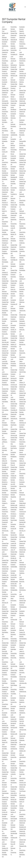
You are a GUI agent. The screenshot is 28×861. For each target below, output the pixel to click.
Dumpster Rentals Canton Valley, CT (22, 292)
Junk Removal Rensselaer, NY (5, 261)
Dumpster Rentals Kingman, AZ (14, 302)
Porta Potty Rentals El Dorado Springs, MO (14, 724)
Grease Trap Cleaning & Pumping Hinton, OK (5, 70)
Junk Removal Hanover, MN (13, 826)
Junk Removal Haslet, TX (4, 507)
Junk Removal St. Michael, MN (5, 101)
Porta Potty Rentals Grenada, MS (22, 413)
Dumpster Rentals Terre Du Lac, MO (13, 481)
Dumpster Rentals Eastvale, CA (5, 465)
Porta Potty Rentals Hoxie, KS (5, 78)
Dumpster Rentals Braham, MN (14, 503)
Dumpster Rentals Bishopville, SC (22, 343)
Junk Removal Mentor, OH (5, 723)
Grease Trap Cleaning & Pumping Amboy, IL (22, 38)
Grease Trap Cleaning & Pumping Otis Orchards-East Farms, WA (14, 444)
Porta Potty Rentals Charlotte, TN (22, 250)
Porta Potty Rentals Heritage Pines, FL (22, 477)
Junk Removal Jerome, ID (13, 59)
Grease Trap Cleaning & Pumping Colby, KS (22, 93)
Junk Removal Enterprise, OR (22, 493)
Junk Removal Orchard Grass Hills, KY (13, 755)
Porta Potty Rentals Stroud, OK (5, 471)
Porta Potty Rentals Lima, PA (14, 226)
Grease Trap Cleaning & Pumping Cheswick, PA (5, 672)
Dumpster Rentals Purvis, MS (13, 355)
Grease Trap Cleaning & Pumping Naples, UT (14, 341)
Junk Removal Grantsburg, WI (22, 589)
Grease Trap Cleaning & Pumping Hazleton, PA (22, 571)
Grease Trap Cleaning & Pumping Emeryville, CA (5, 332)
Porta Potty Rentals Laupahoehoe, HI (22, 47)
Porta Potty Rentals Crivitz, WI (5, 277)
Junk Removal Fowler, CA (22, 630)
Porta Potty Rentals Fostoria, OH (22, 509)
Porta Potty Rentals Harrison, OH (14, 804)
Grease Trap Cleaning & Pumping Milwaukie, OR (5, 139)
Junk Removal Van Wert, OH (4, 748)
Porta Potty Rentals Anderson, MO (22, 242)
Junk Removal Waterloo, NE (21, 301)
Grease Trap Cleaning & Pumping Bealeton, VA (22, 700)
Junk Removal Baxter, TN (13, 232)
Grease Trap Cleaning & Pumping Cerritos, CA (5, 93)
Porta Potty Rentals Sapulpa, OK (14, 175)
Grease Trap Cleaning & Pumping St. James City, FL (22, 833)
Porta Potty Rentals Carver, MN (14, 348)
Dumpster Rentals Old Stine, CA (22, 522)
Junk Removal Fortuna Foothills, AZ (22, 623)
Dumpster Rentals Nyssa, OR (13, 526)
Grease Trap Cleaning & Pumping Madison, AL (5, 572)
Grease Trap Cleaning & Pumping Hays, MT (5, 775)
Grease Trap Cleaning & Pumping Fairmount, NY (5, 757)
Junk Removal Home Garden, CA (5, 845)
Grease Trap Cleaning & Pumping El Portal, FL (5, 521)
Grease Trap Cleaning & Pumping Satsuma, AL (14, 415)
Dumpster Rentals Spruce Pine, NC (22, 485)
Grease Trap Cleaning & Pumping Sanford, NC (14, 745)
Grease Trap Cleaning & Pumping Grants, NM (22, 396)
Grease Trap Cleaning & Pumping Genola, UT (5, 546)
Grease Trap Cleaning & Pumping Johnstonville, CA (22, 681)
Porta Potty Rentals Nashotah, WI (22, 853)
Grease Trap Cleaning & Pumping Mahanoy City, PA (5, 54)
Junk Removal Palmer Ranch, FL (13, 96)
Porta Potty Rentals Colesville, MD (22, 259)
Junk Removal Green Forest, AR (4, 148)
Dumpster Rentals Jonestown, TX (5, 716)
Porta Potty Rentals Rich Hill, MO (5, 340)
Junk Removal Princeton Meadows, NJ (13, 363)
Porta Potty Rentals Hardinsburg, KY (5, 707)
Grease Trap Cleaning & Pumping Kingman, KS (22, 157)
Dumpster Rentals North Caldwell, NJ (5, 85)
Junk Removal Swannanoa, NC (5, 792)
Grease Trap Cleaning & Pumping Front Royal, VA (22, 789)
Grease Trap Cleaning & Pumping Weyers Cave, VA (14, 285)
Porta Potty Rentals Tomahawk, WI (5, 314)
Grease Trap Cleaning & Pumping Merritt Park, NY (22, 370)
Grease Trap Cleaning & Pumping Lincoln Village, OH (14, 471)
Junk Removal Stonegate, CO (5, 216)
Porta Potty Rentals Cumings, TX (22, 444)
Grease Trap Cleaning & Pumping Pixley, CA (5, 284)
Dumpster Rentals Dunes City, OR (14, 701)
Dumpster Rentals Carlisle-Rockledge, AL (22, 268)
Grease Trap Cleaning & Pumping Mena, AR (22, 165)
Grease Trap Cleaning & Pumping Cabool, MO (5, 392)
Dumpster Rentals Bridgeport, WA (14, 455)
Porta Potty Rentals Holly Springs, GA (5, 599)
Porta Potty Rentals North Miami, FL (5, 208)
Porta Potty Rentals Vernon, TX (22, 234)
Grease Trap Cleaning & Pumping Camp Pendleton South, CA (14, 106)
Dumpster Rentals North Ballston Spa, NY (13, 143)
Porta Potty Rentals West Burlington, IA (14, 598)
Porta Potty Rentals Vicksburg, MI (5, 432)
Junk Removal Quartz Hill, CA (22, 218)
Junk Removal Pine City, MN (4, 157)
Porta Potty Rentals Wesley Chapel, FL (5, 500)
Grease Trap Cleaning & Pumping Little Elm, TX (14, 772)
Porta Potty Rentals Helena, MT (5, 664)
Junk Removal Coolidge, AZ (14, 257)
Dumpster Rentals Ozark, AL (22, 459)
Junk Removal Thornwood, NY (5, 555)
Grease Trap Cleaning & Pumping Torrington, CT (22, 467)
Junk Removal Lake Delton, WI (22, 756)
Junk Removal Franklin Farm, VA (21, 284)
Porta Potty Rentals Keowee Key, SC (5, 656)
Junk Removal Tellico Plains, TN (13, 199)
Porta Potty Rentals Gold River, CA (5, 682)
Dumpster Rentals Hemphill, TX (14, 169)
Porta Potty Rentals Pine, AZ (14, 463)
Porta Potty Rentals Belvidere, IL (5, 63)
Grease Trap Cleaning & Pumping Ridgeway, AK (22, 738)
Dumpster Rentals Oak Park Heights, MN (14, 834)
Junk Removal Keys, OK (13, 842)
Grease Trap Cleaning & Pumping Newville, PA (14, 36)
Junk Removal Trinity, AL (21, 596)
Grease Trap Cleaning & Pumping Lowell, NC (14, 540)
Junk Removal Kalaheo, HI (22, 277)
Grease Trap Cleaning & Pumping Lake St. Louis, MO (5, 357)
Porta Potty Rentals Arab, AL (5, 107)
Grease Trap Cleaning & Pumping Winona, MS (14, 432)
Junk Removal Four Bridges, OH (5, 30)
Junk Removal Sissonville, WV (22, 352)
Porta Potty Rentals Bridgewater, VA (14, 589)
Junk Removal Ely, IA (5, 638)
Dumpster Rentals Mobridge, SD (13, 648)
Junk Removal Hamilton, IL (22, 211)
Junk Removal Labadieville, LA (14, 134)
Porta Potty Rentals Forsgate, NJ (14, 52)
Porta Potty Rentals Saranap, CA (22, 420)
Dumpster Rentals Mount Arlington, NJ (4, 827)
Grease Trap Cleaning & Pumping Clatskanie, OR (22, 710)
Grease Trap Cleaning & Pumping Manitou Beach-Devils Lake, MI (22, 82)
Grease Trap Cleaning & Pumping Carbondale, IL (14, 564)
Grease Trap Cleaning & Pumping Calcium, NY (5, 347)
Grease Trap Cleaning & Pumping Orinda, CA (14, 555)
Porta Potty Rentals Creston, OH (22, 780)
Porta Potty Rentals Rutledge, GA (5, 853)
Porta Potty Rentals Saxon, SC (5, 740)
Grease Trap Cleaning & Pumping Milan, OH (22, 436)
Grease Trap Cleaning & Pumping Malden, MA (22, 748)
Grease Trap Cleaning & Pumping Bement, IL (5, 479)
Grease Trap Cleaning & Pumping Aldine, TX (22, 388)
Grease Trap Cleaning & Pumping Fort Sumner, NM (14, 615)
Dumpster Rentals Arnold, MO (13, 573)
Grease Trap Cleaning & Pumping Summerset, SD (14, 319)
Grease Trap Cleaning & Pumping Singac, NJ (22, 405)
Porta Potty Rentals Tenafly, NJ (5, 592)
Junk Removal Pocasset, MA (13, 125)
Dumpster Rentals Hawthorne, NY (5, 45)
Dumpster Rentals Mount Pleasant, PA (22, 451)
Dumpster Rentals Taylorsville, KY (22, 309)
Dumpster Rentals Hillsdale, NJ (14, 334)
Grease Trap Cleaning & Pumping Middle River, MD (5, 647)
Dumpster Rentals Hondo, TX (13, 327)
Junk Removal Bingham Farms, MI (4, 784)
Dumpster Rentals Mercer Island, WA (13, 709)
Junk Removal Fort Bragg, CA (22, 536)
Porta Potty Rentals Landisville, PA (5, 233)
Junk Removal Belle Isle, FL (14, 80)
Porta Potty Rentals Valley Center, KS (22, 360)
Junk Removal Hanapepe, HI (5, 424)
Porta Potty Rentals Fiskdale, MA (5, 416)
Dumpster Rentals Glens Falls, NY (22, 428)
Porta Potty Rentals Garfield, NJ (5, 171)
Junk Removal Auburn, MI (13, 717)
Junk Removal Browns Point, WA (4, 767)
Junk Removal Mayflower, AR (13, 424)
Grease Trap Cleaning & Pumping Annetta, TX (5, 690)
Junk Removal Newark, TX (22, 664)
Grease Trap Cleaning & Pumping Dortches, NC (14, 274)
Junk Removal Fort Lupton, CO (5, 409)
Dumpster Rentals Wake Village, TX (22, 379)
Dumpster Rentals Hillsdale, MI (14, 607)
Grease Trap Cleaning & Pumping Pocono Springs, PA (14, 374)
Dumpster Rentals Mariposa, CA (22, 614)
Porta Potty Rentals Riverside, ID (5, 492)
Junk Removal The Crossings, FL (13, 850)
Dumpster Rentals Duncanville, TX (22, 123)
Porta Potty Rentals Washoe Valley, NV (5, 458)
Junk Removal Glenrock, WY (4, 449)
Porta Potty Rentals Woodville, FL (14, 496)
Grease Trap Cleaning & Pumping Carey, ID (14, 208)
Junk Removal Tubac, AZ (22, 336)
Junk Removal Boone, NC (5, 607)
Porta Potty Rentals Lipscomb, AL (5, 538)
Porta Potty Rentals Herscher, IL (14, 488)
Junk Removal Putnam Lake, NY (13, 625)
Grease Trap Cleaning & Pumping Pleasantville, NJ (22, 844)
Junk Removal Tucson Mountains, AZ (22, 808)
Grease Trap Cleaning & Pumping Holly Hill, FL (14, 790)
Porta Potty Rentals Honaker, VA (22, 816)
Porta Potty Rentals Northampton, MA (22, 637)
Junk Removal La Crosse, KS (14, 65)
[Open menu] (25, 7)
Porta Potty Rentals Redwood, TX (5, 178)
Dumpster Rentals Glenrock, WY (13, 117)
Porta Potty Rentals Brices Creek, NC (14, 153)
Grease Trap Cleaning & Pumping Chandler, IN (14, 407)
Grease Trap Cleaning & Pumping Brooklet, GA (22, 824)
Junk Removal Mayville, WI (5, 37)
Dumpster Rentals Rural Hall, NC (22, 773)
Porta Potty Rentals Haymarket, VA (5, 400)
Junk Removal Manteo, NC (5, 291)
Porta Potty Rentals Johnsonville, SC (22, 728)
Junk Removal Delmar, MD (14, 738)
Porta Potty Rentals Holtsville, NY (22, 328)
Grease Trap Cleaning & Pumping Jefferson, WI (14, 391)
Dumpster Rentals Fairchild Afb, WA (22, 720)
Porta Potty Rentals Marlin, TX (5, 114)
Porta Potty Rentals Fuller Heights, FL (5, 269)
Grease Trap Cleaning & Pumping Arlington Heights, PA (22, 186)
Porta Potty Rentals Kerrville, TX (22, 528)
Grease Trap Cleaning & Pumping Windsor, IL (14, 510)
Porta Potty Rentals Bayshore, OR (22, 64)
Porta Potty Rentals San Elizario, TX (14, 641)
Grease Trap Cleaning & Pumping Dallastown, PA (22, 114)
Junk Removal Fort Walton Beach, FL (5, 836)
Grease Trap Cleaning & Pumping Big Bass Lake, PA (22, 103)
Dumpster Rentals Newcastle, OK (14, 161)
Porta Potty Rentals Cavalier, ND (5, 624)
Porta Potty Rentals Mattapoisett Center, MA (14, 580)
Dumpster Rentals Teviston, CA (22, 71)
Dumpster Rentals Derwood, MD (13, 633)
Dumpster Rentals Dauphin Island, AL (22, 30)
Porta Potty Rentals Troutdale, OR (14, 693)
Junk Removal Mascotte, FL (22, 195)
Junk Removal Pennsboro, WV (5, 129)
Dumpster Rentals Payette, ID (13, 763)
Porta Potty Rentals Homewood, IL (5, 225)
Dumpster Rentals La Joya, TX (13, 547)
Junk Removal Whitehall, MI (13, 239)
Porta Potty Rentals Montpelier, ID (14, 781)
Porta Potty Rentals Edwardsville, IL (22, 690)
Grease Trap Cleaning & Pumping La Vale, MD (5, 242)
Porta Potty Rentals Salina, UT (14, 810)
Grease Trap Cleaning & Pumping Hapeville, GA (22, 554)
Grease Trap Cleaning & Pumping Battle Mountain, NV (5, 582)
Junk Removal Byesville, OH (21, 580)
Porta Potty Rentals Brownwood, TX (22, 148)
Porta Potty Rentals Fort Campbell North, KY (22, 798)
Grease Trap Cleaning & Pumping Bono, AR (14, 87)
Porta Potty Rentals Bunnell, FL (14, 29)
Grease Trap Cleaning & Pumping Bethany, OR (14, 72)
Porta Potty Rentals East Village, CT (14, 684)
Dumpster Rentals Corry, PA (4, 486)
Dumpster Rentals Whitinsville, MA (5, 530)
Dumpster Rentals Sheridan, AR (13, 182)
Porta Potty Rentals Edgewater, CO (5, 367)
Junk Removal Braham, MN (14, 732)
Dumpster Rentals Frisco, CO (22, 516)
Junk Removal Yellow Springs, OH (22, 55)
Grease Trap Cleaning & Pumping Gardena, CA (5, 193)
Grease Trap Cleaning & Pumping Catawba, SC (5, 732)
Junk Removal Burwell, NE (14, 533)
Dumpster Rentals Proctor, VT (5, 200)
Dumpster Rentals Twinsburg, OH (5, 817)
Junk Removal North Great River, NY (14, 817)
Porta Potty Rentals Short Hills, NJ (14, 656)
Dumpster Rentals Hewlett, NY (5, 298)
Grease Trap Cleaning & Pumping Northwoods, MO (14, 249)
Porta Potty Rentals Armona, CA (14, 382)
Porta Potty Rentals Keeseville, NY (5, 699)
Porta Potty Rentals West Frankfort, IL (14, 191)
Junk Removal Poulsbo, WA (5, 185)
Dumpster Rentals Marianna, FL (22, 656)
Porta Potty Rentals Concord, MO (14, 295)
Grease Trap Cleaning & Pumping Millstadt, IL (22, 544)
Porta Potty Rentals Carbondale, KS (22, 227)
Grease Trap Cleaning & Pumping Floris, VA (5, 305)
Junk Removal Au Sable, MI (5, 374)
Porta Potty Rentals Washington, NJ (22, 764)
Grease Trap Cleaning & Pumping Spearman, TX (14, 217)
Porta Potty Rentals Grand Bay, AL (22, 204)
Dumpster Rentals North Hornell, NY (5, 322)
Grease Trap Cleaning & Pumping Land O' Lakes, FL (22, 647)
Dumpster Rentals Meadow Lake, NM (13, 45)
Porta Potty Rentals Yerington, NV (5, 121)
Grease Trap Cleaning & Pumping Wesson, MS (5, 563)
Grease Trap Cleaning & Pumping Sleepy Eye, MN (5, 615)
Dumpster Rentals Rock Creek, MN (14, 519)
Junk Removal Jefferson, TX (4, 441)
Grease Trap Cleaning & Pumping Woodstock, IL (5, 382)
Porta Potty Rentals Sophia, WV (5, 514)
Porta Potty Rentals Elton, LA (5, 164)
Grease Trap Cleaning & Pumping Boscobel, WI (22, 133)
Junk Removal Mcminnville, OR (14, 665)
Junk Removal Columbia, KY (13, 309)
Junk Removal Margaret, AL (13, 265)
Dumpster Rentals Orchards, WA (22, 671)
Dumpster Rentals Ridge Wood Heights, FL (22, 502)
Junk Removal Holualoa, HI (22, 562)
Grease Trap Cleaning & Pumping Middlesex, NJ (5, 251)
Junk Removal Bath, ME (13, 399)
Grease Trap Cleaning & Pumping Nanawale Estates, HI (22, 319)
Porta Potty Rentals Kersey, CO (14, 797)
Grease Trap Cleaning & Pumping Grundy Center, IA (22, 175)
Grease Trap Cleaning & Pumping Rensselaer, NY (14, 674)
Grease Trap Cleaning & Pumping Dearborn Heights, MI (5, 802)
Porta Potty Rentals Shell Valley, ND (5, 631)
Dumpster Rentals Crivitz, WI (4, 810)
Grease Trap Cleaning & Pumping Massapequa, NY (22, 605)
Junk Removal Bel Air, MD (22, 141)
